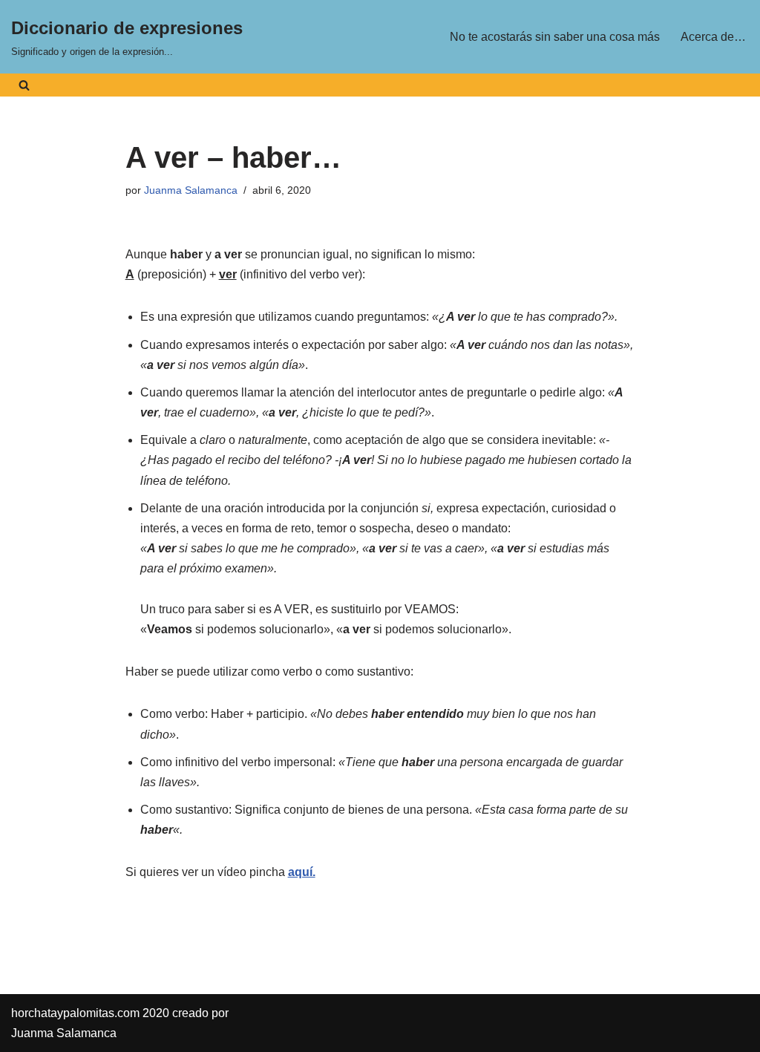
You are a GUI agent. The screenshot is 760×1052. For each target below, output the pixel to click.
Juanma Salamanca (191, 190)
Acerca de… (713, 36)
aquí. (301, 872)
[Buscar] (24, 85)
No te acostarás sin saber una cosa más (555, 36)
